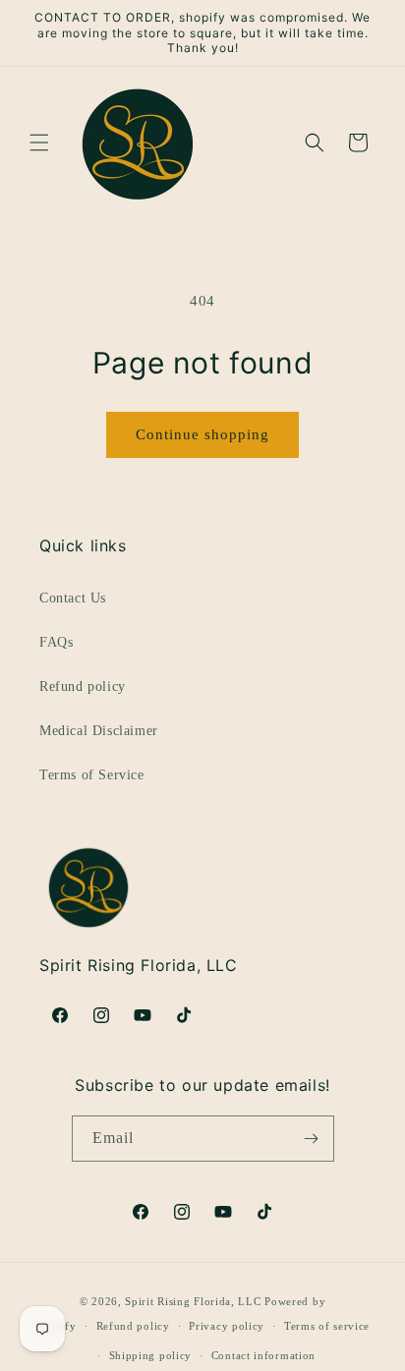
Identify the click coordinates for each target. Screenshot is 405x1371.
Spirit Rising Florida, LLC (192, 1301)
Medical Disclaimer (98, 730)
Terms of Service (92, 775)
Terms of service (327, 1326)
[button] (39, 142)
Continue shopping (202, 434)
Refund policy (82, 686)
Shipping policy (151, 1355)
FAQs (56, 642)
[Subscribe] (311, 1138)
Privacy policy (226, 1326)
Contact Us (72, 598)
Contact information (263, 1355)
